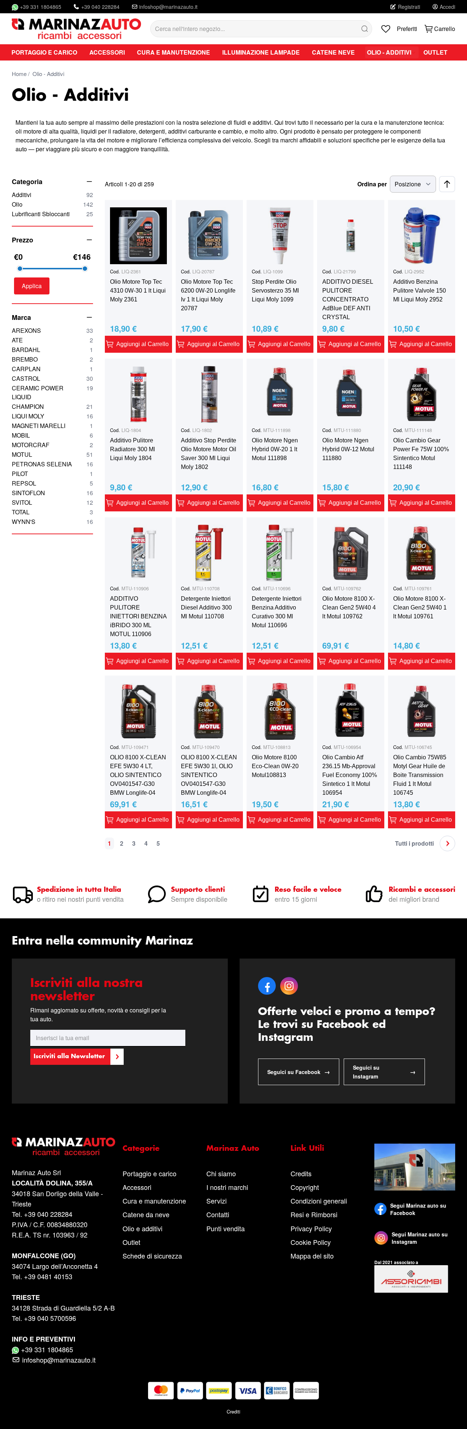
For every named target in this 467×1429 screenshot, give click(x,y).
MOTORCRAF (52, 445)
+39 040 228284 (100, 6)
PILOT (52, 473)
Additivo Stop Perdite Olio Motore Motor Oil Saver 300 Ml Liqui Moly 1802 (208, 453)
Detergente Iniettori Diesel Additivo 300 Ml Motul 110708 (206, 607)
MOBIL (52, 435)
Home (19, 73)
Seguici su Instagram (384, 1072)
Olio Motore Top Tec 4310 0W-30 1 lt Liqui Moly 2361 (138, 291)
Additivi (52, 194)
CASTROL (52, 378)
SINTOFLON (52, 493)
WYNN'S (52, 521)
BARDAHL (52, 349)
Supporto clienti (198, 890)
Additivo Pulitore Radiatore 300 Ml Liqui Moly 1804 (132, 449)
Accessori (137, 1187)
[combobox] (261, 28)
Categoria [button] (27, 181)
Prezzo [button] (22, 240)
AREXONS (52, 330)
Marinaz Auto (232, 1149)
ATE (52, 340)
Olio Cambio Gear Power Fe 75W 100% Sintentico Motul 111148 (421, 453)
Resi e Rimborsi (314, 1214)
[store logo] (76, 28)
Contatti (217, 1214)
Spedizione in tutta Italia (79, 890)
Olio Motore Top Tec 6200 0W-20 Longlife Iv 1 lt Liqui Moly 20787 (208, 295)
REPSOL (52, 483)
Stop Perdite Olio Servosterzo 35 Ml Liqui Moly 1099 (275, 291)
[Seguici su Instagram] (381, 1238)
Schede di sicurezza (152, 1255)
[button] (31, 285)
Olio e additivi (142, 1228)
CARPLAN (52, 369)
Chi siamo (221, 1173)
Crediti (233, 1411)
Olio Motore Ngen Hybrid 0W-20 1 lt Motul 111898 (275, 449)
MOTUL (52, 454)
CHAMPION (52, 406)
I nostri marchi (227, 1187)
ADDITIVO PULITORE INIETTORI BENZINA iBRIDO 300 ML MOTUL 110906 (138, 616)
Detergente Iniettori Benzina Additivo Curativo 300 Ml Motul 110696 (277, 612)
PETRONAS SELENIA (52, 464)
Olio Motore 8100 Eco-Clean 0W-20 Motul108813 (275, 766)
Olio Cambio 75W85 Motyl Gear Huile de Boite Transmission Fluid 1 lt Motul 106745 (419, 775)
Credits (301, 1173)
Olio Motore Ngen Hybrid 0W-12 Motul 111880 (348, 449)
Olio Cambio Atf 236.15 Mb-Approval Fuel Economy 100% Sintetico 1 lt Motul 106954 (349, 775)
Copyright (305, 1187)
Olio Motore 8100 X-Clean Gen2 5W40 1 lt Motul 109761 (420, 607)
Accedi (447, 6)
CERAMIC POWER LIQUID (52, 392)
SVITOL (52, 502)
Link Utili (307, 1149)
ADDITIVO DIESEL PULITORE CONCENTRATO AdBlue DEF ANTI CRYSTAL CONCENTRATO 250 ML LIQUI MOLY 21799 (349, 300)
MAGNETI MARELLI (52, 425)
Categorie (141, 1149)
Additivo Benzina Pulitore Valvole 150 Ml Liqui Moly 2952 (419, 291)
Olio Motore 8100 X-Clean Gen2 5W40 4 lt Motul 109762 (349, 607)
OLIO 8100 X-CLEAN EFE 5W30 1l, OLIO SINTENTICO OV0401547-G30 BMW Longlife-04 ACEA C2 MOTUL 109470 (209, 775)
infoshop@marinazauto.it (168, 6)
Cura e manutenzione (154, 1200)
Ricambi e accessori (422, 890)
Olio (52, 204)
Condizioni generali (319, 1200)
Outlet (131, 1242)
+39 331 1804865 (40, 6)
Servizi (216, 1200)
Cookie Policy (311, 1242)
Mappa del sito (312, 1255)
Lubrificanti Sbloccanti (52, 214)
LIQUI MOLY (52, 416)
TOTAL (52, 512)
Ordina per (372, 184)
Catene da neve (146, 1214)
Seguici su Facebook (298, 1071)
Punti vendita (225, 1228)
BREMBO (52, 359)
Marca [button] (21, 317)
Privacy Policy (311, 1228)
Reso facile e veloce (308, 890)
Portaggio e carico (149, 1173)
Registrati (409, 6)
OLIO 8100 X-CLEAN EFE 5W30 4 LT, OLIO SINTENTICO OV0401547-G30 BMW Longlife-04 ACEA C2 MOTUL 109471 (138, 775)
